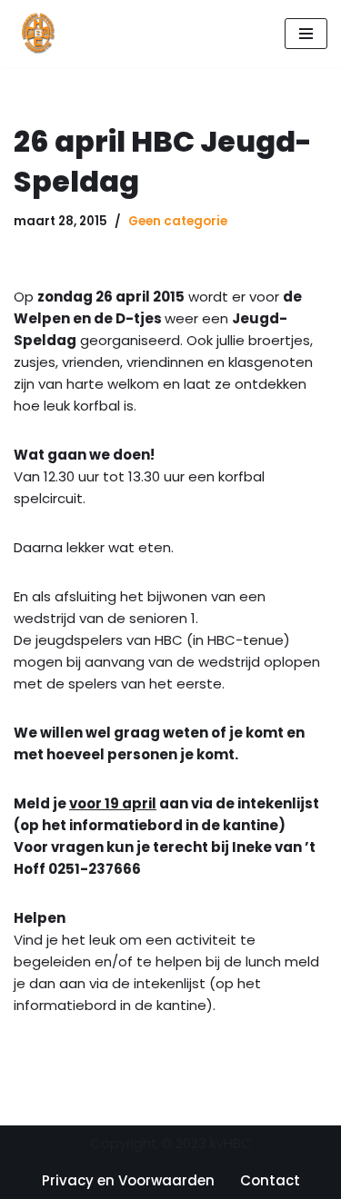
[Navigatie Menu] (306, 33)
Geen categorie (177, 221)
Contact (270, 1180)
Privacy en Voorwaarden (128, 1180)
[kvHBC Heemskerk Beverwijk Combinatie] (39, 33)
